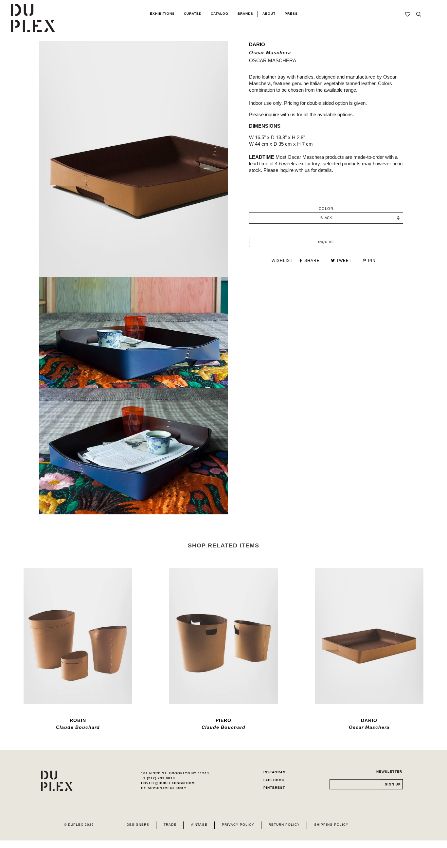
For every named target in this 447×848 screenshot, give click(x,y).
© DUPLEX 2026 (79, 824)
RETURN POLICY (284, 824)
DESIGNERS (138, 824)
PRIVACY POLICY (238, 824)
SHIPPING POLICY (331, 824)
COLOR (326, 209)
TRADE (170, 824)
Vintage (199, 824)
